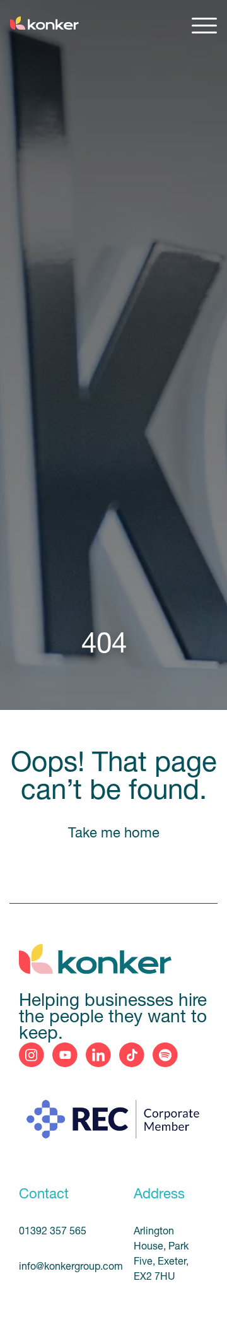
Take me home (114, 834)
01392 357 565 (52, 1232)
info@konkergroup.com (61, 1267)
